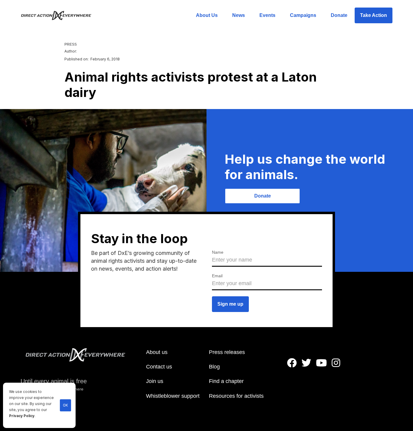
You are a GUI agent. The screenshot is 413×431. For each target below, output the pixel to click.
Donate (339, 15)
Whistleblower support (173, 396)
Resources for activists (236, 396)
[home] (60, 15)
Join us (154, 381)
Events (267, 15)
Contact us (159, 367)
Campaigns (303, 15)
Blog (214, 367)
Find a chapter (226, 381)
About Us (207, 15)
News (238, 15)
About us (156, 352)
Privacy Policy (21, 416)
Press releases (227, 352)
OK (65, 405)
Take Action (373, 15)
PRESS (70, 44)
